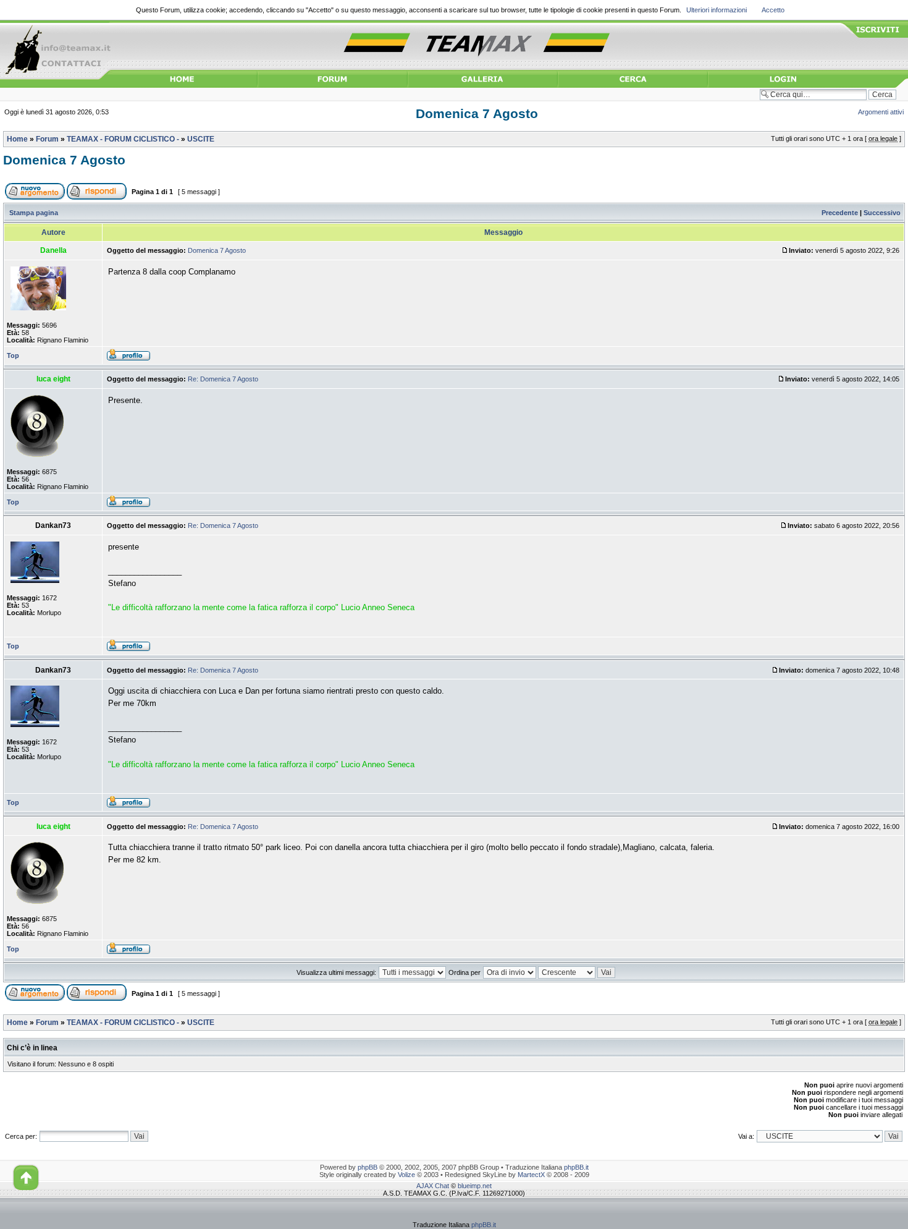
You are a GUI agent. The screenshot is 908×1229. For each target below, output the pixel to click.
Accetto (773, 10)
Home (17, 139)
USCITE (200, 139)
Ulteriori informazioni (716, 10)
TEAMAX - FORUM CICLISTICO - (123, 139)
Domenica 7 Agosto (477, 113)
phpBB (367, 1167)
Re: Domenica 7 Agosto (223, 379)
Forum (47, 139)
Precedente (840, 212)
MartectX (531, 1174)
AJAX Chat (432, 1185)
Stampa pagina (33, 212)
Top (13, 355)
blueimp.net (475, 1185)
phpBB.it (576, 1167)
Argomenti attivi (881, 112)
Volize (406, 1174)
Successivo (882, 212)
